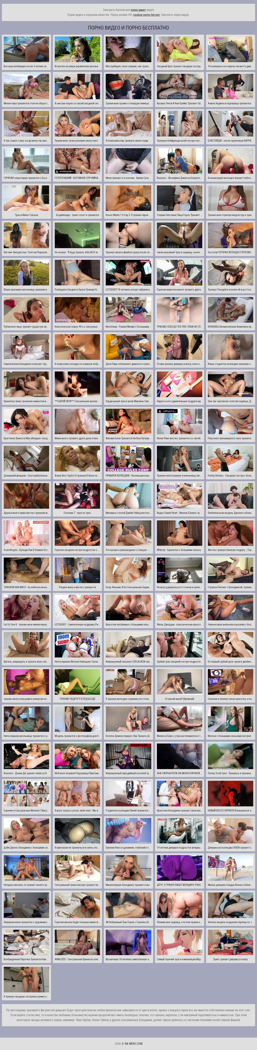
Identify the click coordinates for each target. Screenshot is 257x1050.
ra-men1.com (133, 1043)
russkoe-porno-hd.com (146, 15)
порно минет (138, 10)
